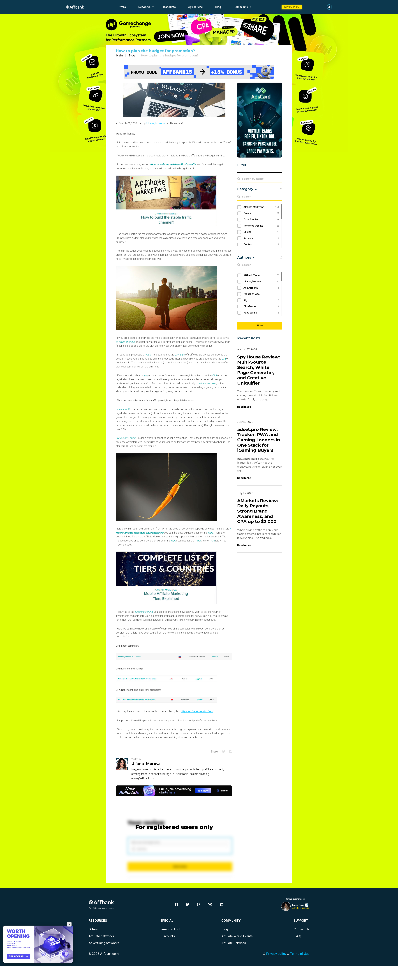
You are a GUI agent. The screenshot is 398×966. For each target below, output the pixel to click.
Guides (261, 231)
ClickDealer (261, 306)
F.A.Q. (298, 936)
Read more (244, 406)
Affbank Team (261, 275)
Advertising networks (104, 943)
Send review (180, 866)
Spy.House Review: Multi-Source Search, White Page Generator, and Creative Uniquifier (258, 370)
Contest (261, 244)
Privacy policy (276, 954)
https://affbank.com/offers (197, 711)
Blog (218, 7)
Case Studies (261, 219)
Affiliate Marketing (261, 207)
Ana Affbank (261, 287)
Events (261, 213)
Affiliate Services (233, 943)
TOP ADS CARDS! (291, 7)
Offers (122, 7)
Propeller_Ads (261, 294)
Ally (261, 300)
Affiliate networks (101, 936)
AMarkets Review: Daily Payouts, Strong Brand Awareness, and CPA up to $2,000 (257, 511)
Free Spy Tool (170, 929)
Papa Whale (261, 312)
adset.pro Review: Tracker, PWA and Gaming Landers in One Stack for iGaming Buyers (258, 440)
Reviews (261, 238)
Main (119, 55)
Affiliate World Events (237, 936)
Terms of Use (299, 954)
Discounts (169, 7)
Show (260, 325)
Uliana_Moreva (155, 123)
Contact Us (301, 929)
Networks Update (261, 225)
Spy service (195, 7)
